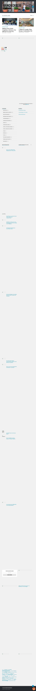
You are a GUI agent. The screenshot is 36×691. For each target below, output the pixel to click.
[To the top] (33, 686)
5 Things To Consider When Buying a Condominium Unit (25, 30)
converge (10, 669)
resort (7, 678)
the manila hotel (11, 680)
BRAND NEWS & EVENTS (7, 112)
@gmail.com (27, 104)
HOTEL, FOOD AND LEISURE (7, 126)
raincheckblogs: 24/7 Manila (23, 112)
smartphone (9, 679)
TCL (12, 679)
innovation (10, 674)
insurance (15, 674)
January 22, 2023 (21, 32)
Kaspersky (7, 675)
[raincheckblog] (18, 6)
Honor (9, 673)
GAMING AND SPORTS (7, 120)
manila (11, 675)
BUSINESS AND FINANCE (7, 116)
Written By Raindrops (22, 114)
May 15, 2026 (4, 32)
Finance (14, 670)
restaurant (11, 678)
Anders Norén (7, 689)
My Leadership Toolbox (22, 110)
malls (9, 675)
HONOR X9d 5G (12, 673)
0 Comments (9, 32)
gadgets (9, 672)
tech (15, 679)
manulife (14, 675)
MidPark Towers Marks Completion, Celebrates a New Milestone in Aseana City (9, 30)
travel (14, 680)
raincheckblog (8, 687)
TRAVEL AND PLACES (6, 139)
